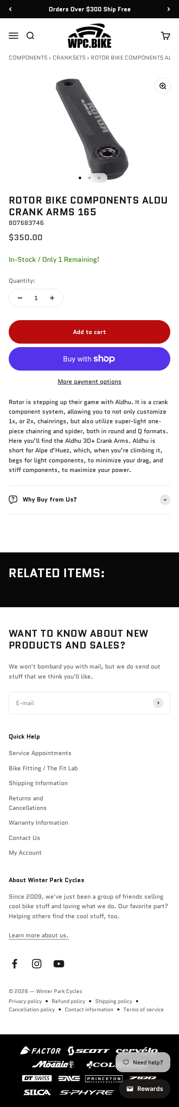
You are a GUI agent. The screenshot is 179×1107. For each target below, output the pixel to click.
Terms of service (143, 1009)
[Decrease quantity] (20, 298)
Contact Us (24, 837)
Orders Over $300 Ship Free (90, 9)
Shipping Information (38, 783)
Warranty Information (38, 822)
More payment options (90, 381)
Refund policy (68, 1001)
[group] (89, 1070)
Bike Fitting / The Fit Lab (43, 768)
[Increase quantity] (52, 298)
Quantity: (22, 280)
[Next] (168, 9)
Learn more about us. (39, 935)
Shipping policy (113, 1001)
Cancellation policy (32, 1009)
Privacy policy (25, 1001)
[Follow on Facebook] (14, 964)
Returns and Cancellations (28, 803)
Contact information (89, 1009)
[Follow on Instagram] (37, 964)
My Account (25, 852)
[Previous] (10, 9)
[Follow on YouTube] (59, 964)
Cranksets (69, 58)
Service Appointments (40, 753)
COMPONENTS (28, 58)
